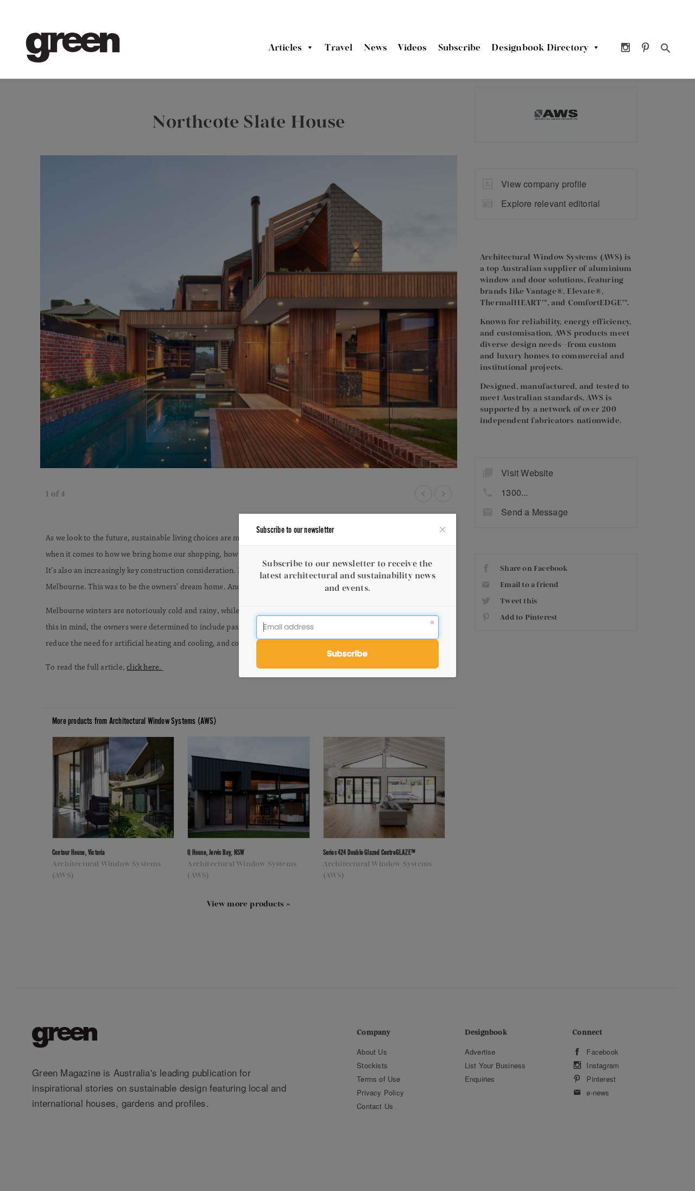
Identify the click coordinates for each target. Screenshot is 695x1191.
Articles (285, 47)
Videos (412, 47)
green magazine (73, 47)
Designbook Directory (539, 47)
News (376, 47)
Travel (338, 47)
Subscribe (459, 47)
